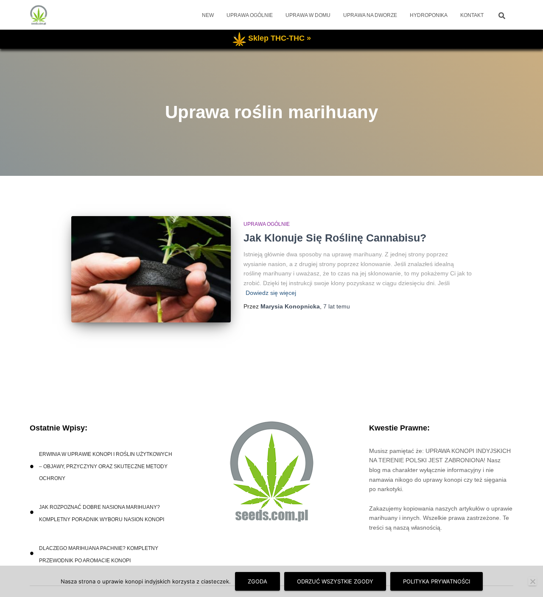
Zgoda (257, 581)
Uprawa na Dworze (370, 15)
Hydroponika (429, 15)
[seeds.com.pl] (38, 15)
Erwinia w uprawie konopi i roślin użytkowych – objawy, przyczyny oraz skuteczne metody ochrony (105, 466)
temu (336, 306)
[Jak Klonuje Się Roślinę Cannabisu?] (151, 269)
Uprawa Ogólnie (250, 15)
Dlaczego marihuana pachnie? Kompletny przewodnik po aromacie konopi (98, 554)
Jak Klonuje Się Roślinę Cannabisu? (335, 238)
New (208, 15)
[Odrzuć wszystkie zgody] (532, 581)
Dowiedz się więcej (271, 292)
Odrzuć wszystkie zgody (335, 581)
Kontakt (472, 15)
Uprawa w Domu (307, 15)
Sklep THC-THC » (279, 38)
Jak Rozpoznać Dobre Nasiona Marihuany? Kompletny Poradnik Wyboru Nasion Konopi (101, 513)
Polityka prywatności (436, 581)
